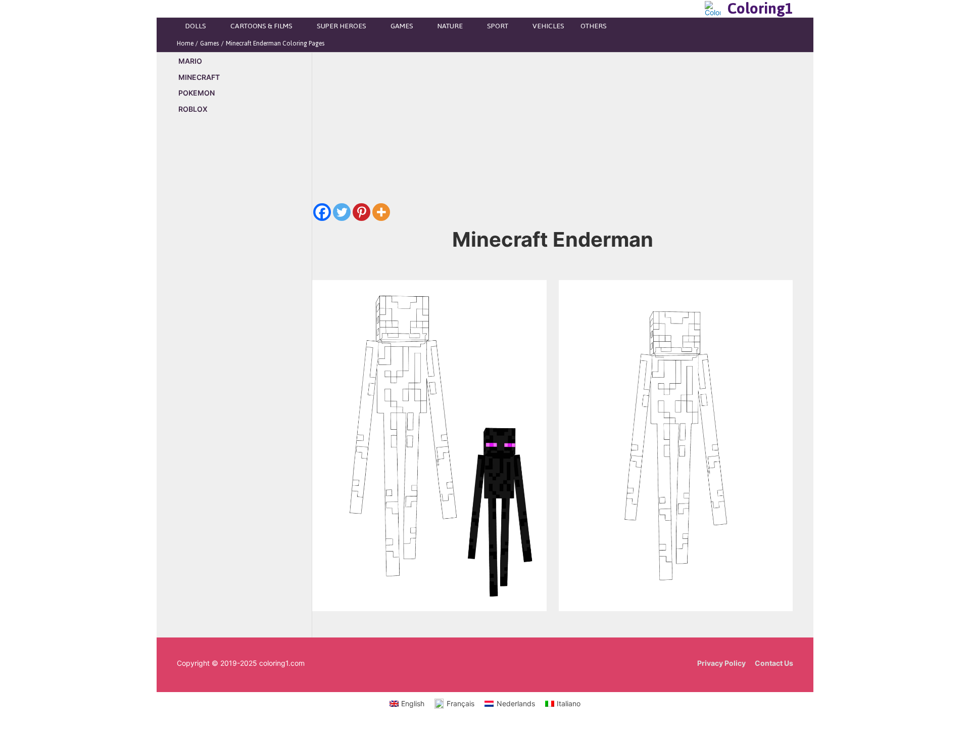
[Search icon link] (694, 8)
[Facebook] (322, 212)
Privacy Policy (721, 663)
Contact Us (774, 663)
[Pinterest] (361, 212)
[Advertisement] (244, 294)
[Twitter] (342, 212)
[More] (381, 212)
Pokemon (196, 92)
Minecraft (199, 77)
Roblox (193, 109)
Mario (190, 61)
